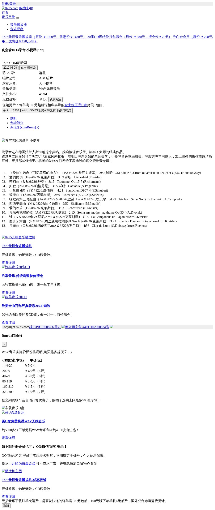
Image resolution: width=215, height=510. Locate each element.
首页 (5, 12)
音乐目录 (8, 17)
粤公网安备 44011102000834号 (87, 327)
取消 (6, 505)
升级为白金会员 (23, 463)
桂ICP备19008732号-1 (45, 327)
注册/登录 (9, 3)
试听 (13, 118)
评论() (24, 127)
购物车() (26, 8)
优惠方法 (55, 99)
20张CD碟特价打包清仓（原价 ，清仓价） (129, 37)
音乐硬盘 (17, 29)
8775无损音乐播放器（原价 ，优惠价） (44, 37)
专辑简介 (17, 123)
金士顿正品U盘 (75, 105)
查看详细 (8, 262)
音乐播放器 (18, 24)
